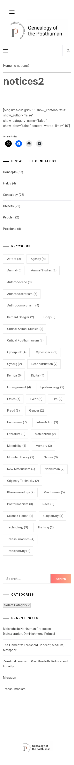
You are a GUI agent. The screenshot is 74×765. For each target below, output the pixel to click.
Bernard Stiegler (20, 317)
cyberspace (46, 352)
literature (16, 434)
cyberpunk (17, 352)
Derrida (14, 375)
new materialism (21, 469)
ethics (14, 399)
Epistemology (52, 387)
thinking (46, 527)
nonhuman (55, 469)
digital (37, 375)
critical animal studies (25, 329)
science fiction (20, 516)
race (48, 504)
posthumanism (20, 504)
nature (51, 457)
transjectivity (18, 551)
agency (38, 259)
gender (36, 410)
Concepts (10, 172)
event (36, 399)
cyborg (14, 364)
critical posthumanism (25, 340)
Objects (8, 206)
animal (14, 270)
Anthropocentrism (22, 294)
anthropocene (19, 282)
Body (49, 317)
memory (44, 446)
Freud (13, 410)
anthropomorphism (23, 305)
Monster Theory (20, 457)
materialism (45, 434)
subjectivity (53, 516)
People (8, 217)
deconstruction (44, 364)
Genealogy (10, 195)
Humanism (17, 422)
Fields (7, 183)
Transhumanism (20, 539)
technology (17, 527)
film (57, 399)
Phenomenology (21, 492)
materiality (16, 446)
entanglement (19, 387)
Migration (9, 677)
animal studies (44, 270)
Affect (14, 259)
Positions (9, 229)
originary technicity (23, 481)
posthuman (54, 492)
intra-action (47, 422)
